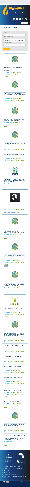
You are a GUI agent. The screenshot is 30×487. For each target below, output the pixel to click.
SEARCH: (5, 32)
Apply (7, 49)
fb (16, 18)
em (13, 18)
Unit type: (5, 38)
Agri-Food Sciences (17, 98)
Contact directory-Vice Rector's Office (12, 466)
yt (21, 18)
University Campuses (17, 72)
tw (19, 18)
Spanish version (25, 23)
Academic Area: (7, 42)
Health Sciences (16, 207)
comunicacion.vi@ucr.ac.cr (17, 468)
